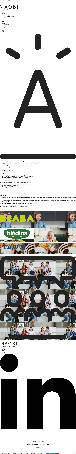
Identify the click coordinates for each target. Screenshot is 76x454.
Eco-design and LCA (6, 15)
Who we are (3, 28)
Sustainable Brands (6, 24)
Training (5, 17)
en (0, 2)
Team (4, 19)
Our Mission (5, 18)
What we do (3, 13)
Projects (3, 20)
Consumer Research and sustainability (9, 16)
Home (2, 12)
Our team (1, 339)
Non (50, 453)
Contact (3, 21)
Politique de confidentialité (55, 453)
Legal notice (3, 352)
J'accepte (48, 453)
